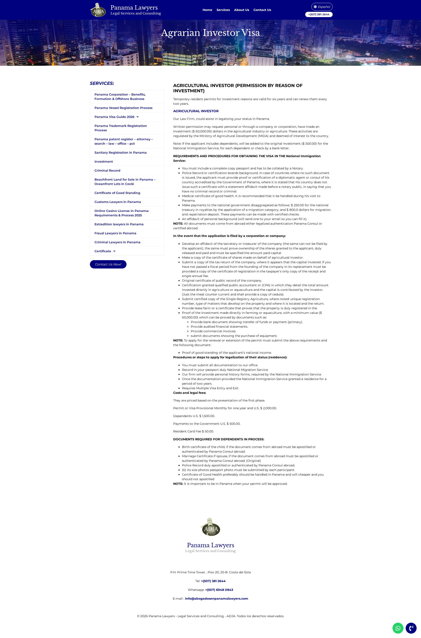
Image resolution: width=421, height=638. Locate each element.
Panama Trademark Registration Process (121, 128)
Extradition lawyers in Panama (119, 224)
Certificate (103, 251)
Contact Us (262, 10)
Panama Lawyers (134, 7)
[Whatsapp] (397, 628)
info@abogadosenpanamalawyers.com (216, 599)
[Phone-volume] (411, 628)
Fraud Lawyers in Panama (115, 233)
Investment (104, 161)
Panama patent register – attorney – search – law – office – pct (124, 141)
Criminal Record (107, 170)
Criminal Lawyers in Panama (118, 242)
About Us (241, 10)
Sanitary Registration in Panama (121, 153)
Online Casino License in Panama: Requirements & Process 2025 (122, 213)
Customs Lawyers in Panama (118, 202)
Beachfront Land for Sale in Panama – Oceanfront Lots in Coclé (125, 182)
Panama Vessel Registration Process (123, 108)
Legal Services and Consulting (136, 13)
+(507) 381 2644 (213, 581)
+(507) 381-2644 (318, 14)
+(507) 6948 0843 (219, 590)
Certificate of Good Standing (117, 193)
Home (207, 10)
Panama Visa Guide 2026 (114, 117)
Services (223, 10)
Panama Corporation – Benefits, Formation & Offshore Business (120, 96)
